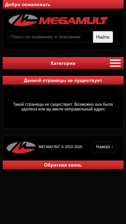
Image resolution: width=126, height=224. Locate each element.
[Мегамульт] (58, 25)
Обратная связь (63, 165)
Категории (63, 63)
